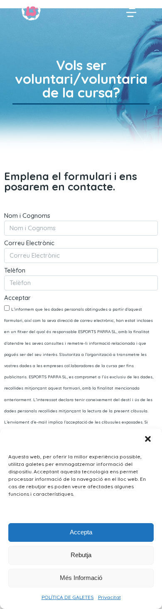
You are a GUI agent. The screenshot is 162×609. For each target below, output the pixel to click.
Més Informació (81, 577)
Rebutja (81, 554)
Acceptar (17, 298)
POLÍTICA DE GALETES (68, 597)
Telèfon (14, 270)
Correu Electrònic (29, 243)
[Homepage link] (31, 11)
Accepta (81, 532)
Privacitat (109, 597)
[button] (149, 440)
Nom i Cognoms (27, 215)
